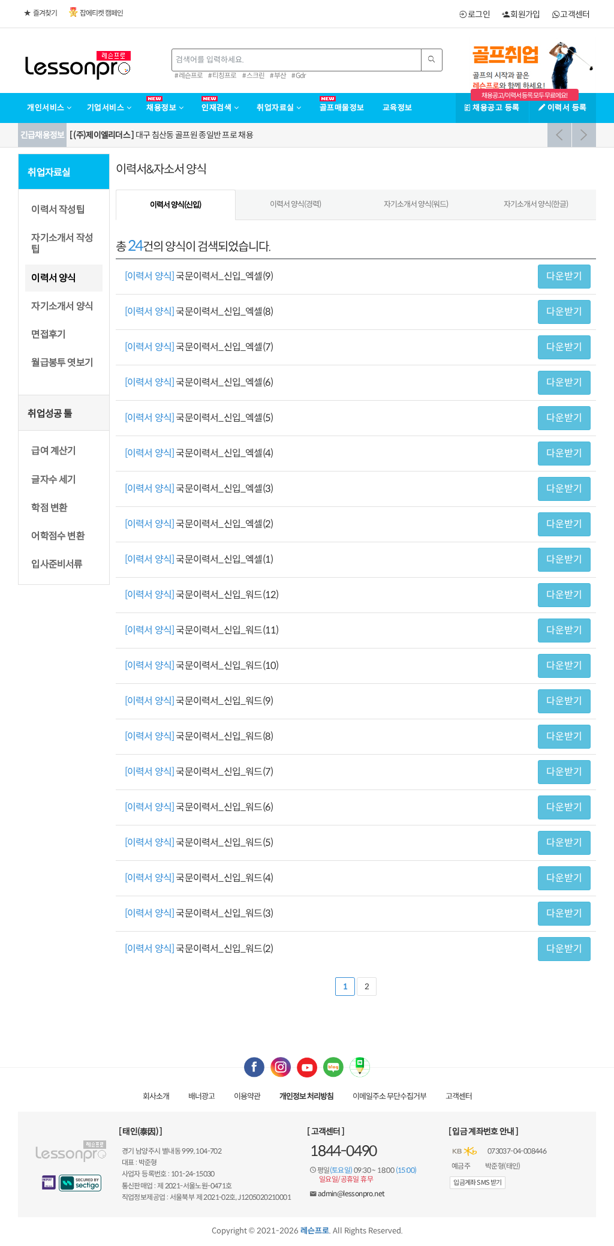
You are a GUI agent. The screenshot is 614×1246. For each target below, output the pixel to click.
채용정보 (162, 108)
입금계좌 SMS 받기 (477, 1182)
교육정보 (398, 108)
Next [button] (584, 135)
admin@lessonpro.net (351, 1193)
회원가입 (524, 14)
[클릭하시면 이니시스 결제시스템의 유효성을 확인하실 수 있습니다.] (49, 1182)
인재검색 (217, 108)
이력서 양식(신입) (175, 205)
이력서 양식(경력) (295, 204)
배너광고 (201, 1096)
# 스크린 (253, 75)
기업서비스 (107, 108)
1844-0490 (343, 1151)
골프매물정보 (342, 108)
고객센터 (574, 14)
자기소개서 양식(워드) (416, 204)
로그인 (478, 14)
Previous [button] (559, 135)
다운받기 (564, 276)
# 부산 (278, 75)
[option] (331, 135)
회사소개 (156, 1096)
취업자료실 (276, 108)
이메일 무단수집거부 (389, 1096)
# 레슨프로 (188, 75)
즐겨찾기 (45, 12)
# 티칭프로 (222, 75)
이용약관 (247, 1096)
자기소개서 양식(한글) (536, 204)
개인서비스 (47, 108)
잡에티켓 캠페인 (101, 12)
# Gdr (298, 75)
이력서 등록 (566, 108)
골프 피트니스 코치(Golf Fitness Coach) (159, 135)
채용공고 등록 (495, 108)
